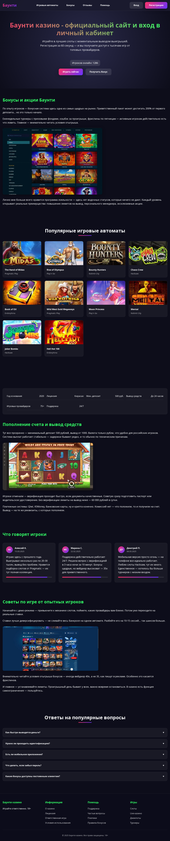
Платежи (92, 818)
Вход (136, 5)
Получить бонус (98, 71)
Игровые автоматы (47, 5)
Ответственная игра (55, 818)
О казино (50, 808)
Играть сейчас (71, 71)
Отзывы (87, 5)
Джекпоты (135, 818)
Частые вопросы (96, 813)
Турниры (134, 822)
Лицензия (50, 813)
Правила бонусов (97, 822)
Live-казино (136, 813)
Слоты (133, 808)
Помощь (105, 5)
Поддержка (93, 808)
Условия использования (58, 822)
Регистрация (156, 5)
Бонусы (70, 5)
